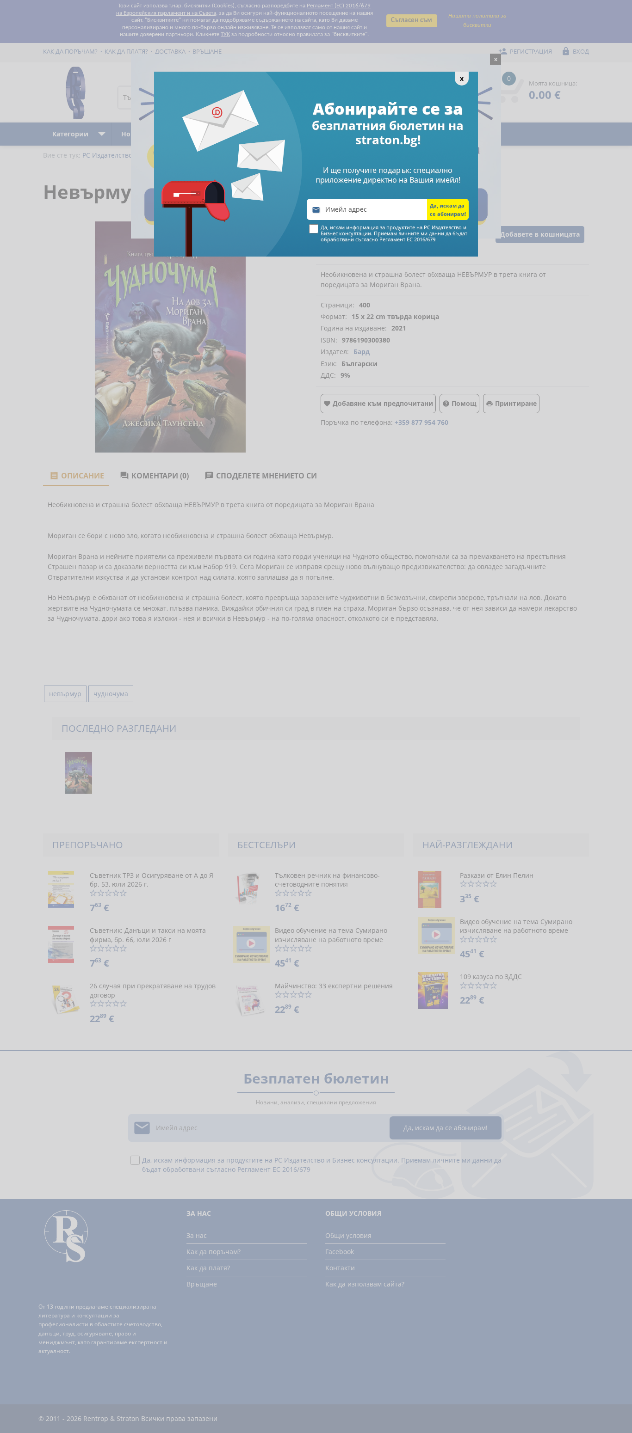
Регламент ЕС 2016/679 (407, 239)
